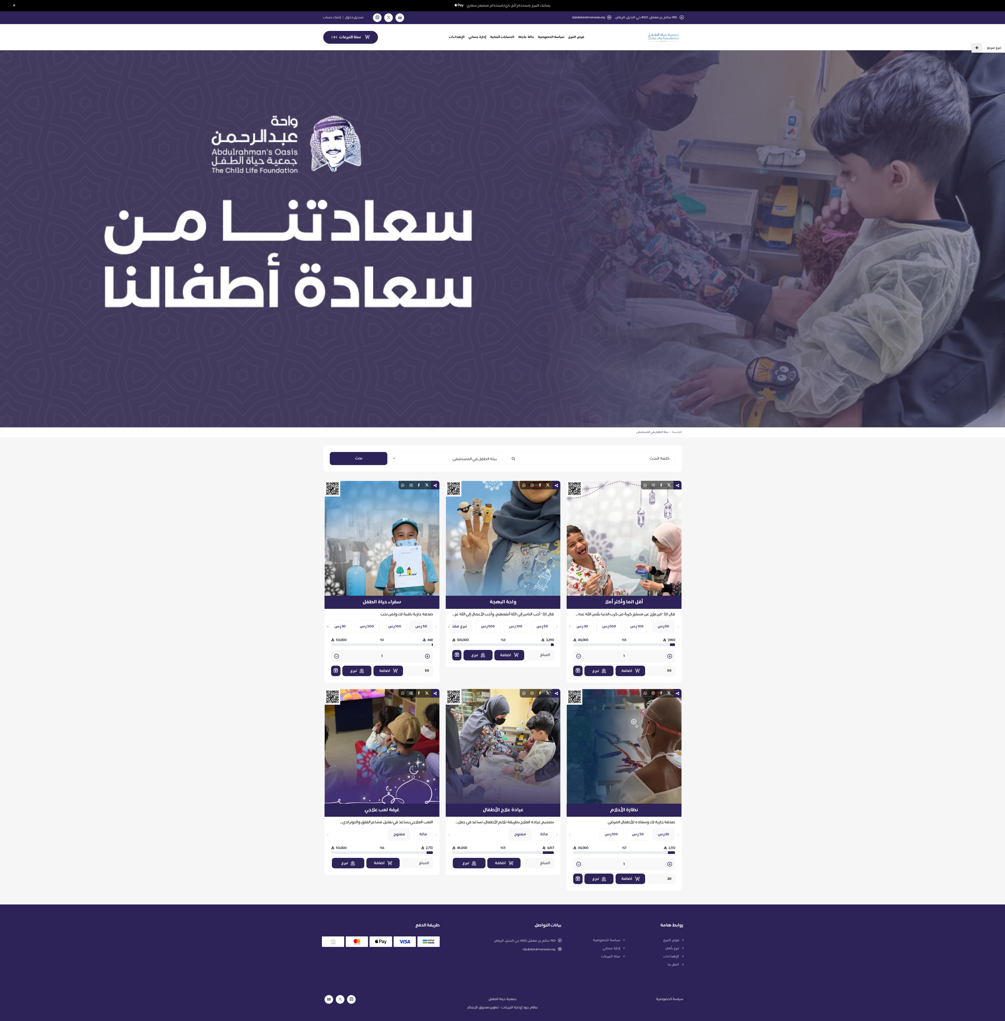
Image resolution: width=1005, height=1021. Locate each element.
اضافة (626, 671)
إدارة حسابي (477, 37)
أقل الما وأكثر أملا (624, 602)
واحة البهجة (503, 602)
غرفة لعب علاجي (382, 810)
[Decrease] (578, 656)
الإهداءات (457, 37)
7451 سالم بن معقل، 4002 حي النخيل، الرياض (524, 941)
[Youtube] (400, 18)
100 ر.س (637, 626)
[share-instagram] (653, 485)
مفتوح (520, 834)
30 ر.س (582, 626)
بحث (358, 458)
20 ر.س (663, 834)
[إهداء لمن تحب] (578, 671)
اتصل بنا (674, 965)
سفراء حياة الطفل (382, 602)
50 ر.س (663, 626)
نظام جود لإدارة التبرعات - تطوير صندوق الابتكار (502, 1008)
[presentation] (678, 626)
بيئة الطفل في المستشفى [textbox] (475, 459)
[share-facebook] (661, 485)
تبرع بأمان (672, 948)
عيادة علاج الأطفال (503, 810)
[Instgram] (377, 18)
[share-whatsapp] (645, 485)
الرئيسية (677, 432)
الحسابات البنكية (502, 37)
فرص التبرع (576, 37)
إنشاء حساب (332, 17)
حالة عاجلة (526, 37)
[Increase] (669, 656)
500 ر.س (609, 626)
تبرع (595, 671)
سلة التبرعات (611, 956)
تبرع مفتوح (457, 626)
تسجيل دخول (354, 17)
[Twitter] (388, 18)
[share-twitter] (669, 485)
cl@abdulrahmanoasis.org (588, 17)
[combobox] (446, 458)
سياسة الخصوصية (551, 37)
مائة (544, 834)
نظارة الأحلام (624, 810)
